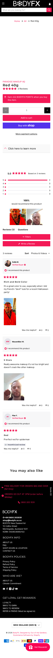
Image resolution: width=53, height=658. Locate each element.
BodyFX (16, 633)
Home (17, 21)
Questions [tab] (23, 230)
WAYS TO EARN (10, 605)
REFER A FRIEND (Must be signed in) (19, 611)
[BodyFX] (26, 4)
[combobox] (24, 10)
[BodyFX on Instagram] (10, 589)
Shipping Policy (9, 570)
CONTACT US (9, 551)
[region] (26, 217)
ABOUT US (7, 542)
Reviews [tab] (9, 230)
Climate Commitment (12, 583)
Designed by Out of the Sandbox (33, 633)
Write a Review (32, 244)
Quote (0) (51, 491)
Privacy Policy (9, 561)
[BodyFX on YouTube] (16, 589)
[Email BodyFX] (4, 589)
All (25, 21)
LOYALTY (7, 602)
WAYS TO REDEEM (11, 608)
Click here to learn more (22, 148)
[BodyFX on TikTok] (13, 589)
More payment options (26, 134)
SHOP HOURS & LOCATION (15, 548)
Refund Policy (9, 564)
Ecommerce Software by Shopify (26, 635)
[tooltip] (15, 444)
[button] (26, 88)
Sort (27, 253)
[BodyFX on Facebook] (7, 589)
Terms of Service (10, 567)
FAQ (4, 545)
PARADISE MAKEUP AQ (14, 81)
